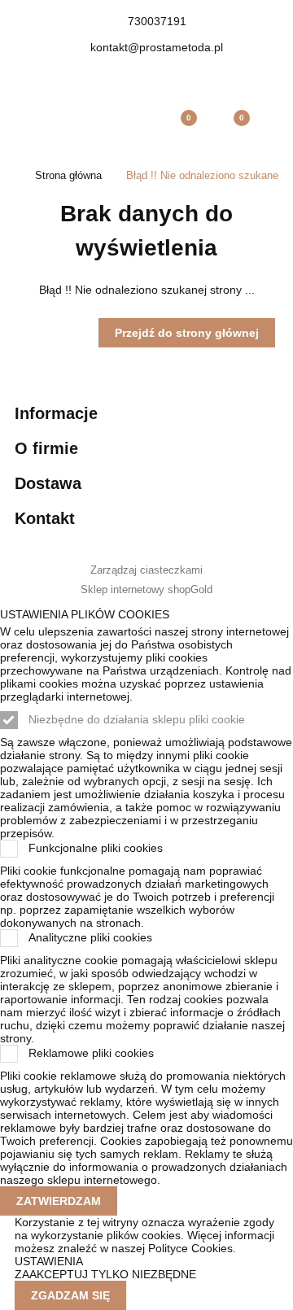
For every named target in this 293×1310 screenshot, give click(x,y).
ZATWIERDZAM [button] (58, 1200)
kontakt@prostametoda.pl (156, 47)
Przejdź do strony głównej (187, 332)
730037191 (157, 21)
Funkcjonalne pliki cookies (95, 847)
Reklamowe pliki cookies (91, 1052)
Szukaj (93, 126)
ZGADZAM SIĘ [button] (70, 1295)
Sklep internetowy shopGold (146, 590)
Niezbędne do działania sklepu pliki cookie (136, 719)
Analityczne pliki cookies (90, 937)
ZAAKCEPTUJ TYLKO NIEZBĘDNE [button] (105, 1274)
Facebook (125, 74)
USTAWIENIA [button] (49, 1261)
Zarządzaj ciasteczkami (146, 570)
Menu (40, 126)
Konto (146, 126)
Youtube (146, 74)
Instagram (167, 74)
